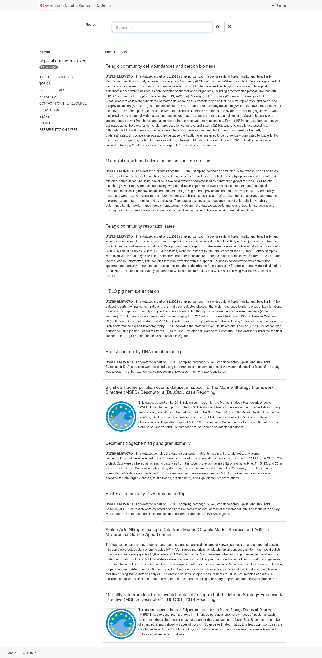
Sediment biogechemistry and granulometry (148, 443)
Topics (45, 83)
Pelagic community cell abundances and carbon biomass (160, 66)
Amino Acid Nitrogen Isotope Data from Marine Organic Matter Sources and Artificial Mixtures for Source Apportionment (188, 531)
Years (44, 116)
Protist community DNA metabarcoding (143, 351)
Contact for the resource (63, 103)
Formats (46, 123)
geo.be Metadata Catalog (72, 5)
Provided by (49, 110)
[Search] (218, 27)
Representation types (58, 129)
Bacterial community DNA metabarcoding (146, 493)
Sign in (281, 5)
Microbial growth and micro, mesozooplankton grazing (158, 160)
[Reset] (230, 27)
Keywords (48, 96)
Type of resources (56, 77)
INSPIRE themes (52, 90)
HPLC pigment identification (132, 291)
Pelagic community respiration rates (140, 226)
